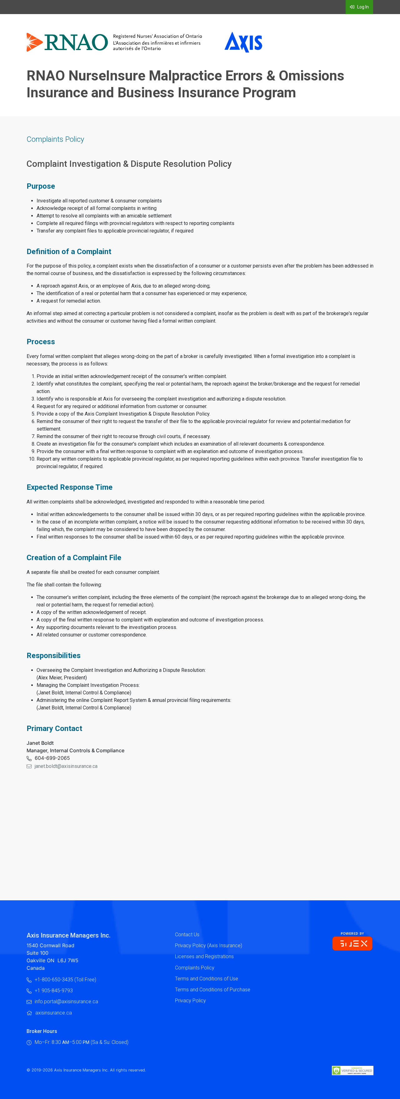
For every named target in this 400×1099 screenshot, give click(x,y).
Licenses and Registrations (204, 956)
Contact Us (187, 935)
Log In (362, 6)
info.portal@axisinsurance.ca (66, 1001)
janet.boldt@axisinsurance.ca (66, 766)
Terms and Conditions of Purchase (212, 990)
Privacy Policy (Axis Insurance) (208, 945)
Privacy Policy (190, 1001)
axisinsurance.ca (53, 1013)
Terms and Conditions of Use (206, 979)
